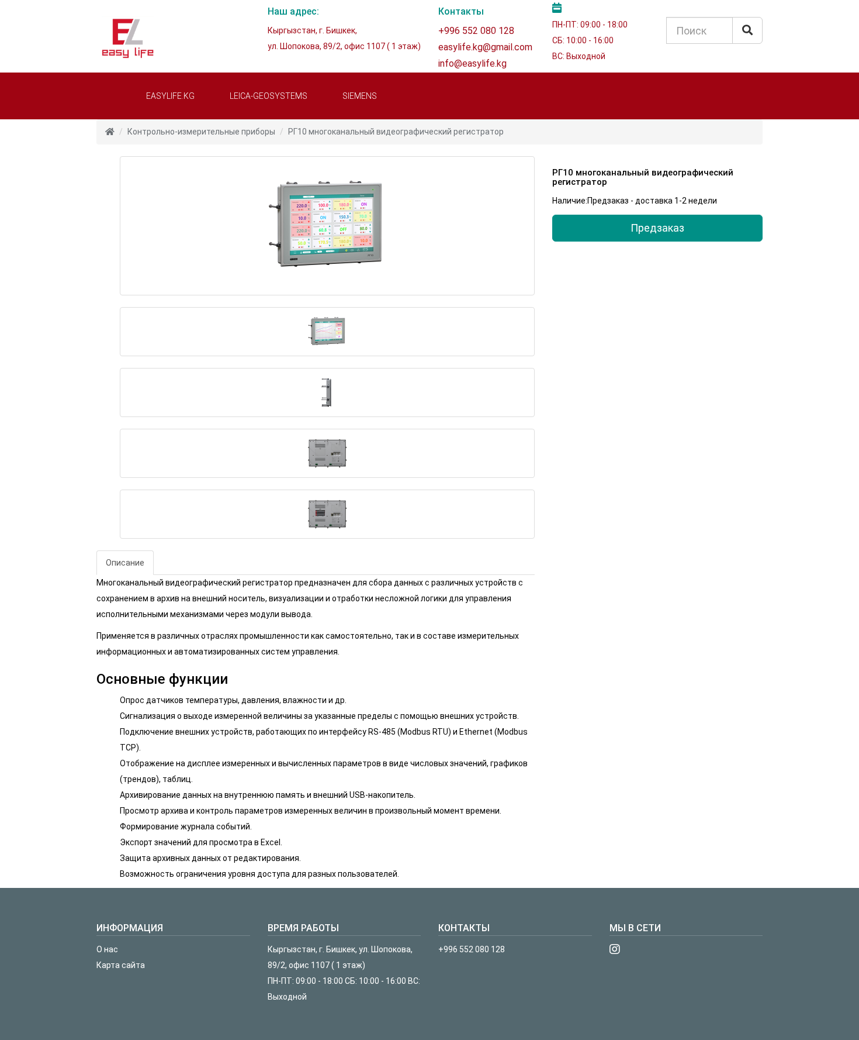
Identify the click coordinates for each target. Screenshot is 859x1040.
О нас (107, 949)
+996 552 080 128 (476, 30)
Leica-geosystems (268, 96)
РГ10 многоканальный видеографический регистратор (396, 131)
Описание (125, 562)
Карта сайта (120, 965)
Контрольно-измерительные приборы (201, 131)
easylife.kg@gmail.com (485, 47)
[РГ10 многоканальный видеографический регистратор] (327, 225)
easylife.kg (170, 96)
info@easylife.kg (472, 63)
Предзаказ (657, 228)
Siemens (359, 96)
